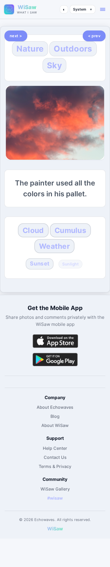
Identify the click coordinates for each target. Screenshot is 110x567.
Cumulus (70, 230)
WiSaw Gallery (55, 488)
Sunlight (70, 263)
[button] (102, 9)
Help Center (55, 448)
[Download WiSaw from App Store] (55, 341)
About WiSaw (55, 425)
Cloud (33, 230)
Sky (54, 65)
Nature (30, 49)
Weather (54, 246)
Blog (55, 416)
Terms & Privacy (55, 466)
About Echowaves (55, 407)
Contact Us (55, 457)
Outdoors (73, 49)
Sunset (39, 263)
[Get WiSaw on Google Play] (55, 359)
